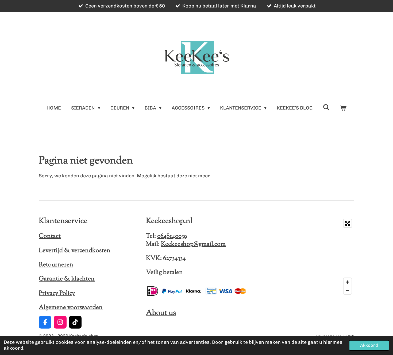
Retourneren (56, 264)
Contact (50, 236)
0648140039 (172, 236)
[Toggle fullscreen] (348, 223)
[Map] (303, 257)
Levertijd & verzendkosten (74, 250)
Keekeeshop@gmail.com (193, 244)
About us (161, 313)
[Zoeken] (326, 107)
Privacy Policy (57, 293)
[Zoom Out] (348, 290)
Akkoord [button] (369, 345)
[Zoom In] (348, 282)
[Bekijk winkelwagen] (343, 108)
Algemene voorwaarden (71, 307)
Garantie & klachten (67, 278)
